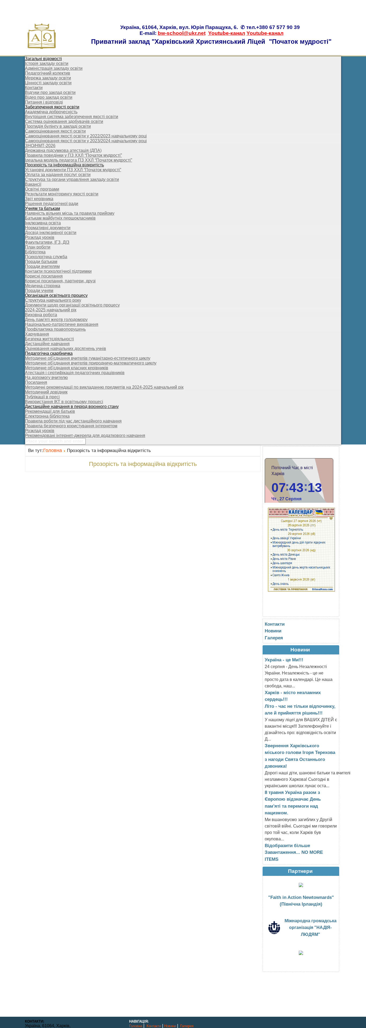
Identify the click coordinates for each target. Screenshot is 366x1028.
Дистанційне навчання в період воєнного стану (72, 406)
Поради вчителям (42, 266)
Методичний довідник (46, 392)
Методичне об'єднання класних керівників (66, 368)
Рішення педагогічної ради (51, 203)
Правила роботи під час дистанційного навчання (73, 421)
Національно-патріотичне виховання (61, 324)
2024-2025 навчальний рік (50, 310)
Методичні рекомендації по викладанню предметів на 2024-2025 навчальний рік (104, 387)
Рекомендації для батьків (50, 411)
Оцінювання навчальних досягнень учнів (65, 348)
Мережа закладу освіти (48, 78)
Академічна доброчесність (51, 112)
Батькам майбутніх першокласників (60, 218)
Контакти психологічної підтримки (58, 271)
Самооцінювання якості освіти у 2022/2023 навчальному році (86, 136)
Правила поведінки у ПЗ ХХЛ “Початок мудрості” (73, 155)
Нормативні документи (47, 227)
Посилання (36, 382)
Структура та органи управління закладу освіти (72, 179)
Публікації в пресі (42, 397)
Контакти (34, 87)
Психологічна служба (46, 256)
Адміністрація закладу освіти (54, 68)
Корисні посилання (44, 276)
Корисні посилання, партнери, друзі (60, 281)
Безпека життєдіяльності (49, 339)
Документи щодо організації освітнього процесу (72, 305)
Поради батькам (41, 261)
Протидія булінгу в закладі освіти (58, 126)
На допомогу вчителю (46, 377)
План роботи (37, 247)
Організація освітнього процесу (56, 295)
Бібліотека (35, 252)
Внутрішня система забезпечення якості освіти (71, 116)
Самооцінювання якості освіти (55, 131)
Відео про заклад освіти (48, 97)
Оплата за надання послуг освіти (58, 174)
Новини (273, 630)
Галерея (274, 637)
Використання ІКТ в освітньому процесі (64, 401)
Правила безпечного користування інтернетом (71, 426)
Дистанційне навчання (47, 343)
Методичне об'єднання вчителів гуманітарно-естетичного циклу (87, 358)
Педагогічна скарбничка (49, 353)
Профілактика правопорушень (55, 329)
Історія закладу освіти (46, 63)
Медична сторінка (42, 285)
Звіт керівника (39, 198)
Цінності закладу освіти (48, 83)
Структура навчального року (53, 300)
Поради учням (39, 290)
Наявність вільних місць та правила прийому (69, 213)
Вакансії (33, 184)
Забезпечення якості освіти (52, 107)
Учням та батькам (42, 208)
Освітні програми (42, 189)
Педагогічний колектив (47, 73)
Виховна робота (41, 314)
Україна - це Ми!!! (284, 659)
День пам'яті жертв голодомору (56, 319)
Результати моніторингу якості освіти (61, 194)
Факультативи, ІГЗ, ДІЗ (47, 242)
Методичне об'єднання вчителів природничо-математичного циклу (90, 363)
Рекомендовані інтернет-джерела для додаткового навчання (85, 435)
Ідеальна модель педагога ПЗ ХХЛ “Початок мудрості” (78, 160)
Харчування (37, 334)
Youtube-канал (226, 33)
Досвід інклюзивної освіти (50, 232)
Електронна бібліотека (47, 416)
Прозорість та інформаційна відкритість (64, 165)
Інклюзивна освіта (43, 223)
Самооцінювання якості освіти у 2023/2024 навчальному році (86, 140)
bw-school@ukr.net (182, 33)
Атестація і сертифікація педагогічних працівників (75, 372)
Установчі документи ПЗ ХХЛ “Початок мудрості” (73, 169)
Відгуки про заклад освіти (50, 92)
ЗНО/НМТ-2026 (40, 145)
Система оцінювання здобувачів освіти (64, 121)
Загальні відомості (43, 58)
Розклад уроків (39, 237)
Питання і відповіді (44, 102)
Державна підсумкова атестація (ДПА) (63, 150)
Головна (52, 450)
